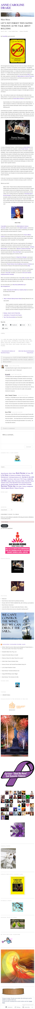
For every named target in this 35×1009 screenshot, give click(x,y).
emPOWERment (15, 341)
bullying (10, 339)
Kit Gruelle (19, 342)
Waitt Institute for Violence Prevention (26, 76)
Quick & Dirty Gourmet (26, 482)
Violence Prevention (24, 31)
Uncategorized (29, 486)
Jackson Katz (7, 342)
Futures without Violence (18, 98)
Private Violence (9, 344)
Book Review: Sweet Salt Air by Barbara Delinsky (13, 600)
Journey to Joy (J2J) (28, 477)
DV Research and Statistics (15, 475)
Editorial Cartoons (26, 475)
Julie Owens (13, 342)
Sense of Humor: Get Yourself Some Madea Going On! (14, 664)
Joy (2, 479)
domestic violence (7, 341)
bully (8, 339)
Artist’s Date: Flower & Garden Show (10, 661)
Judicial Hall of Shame (8, 479)
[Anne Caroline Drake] (17, 15)
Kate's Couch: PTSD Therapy (20, 479)
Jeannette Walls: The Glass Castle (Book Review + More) (14, 607)
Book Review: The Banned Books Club (10, 670)
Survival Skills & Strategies (25, 484)
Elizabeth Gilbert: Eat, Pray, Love (9, 651)
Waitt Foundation (23, 227)
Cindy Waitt (4, 36)
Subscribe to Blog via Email (10, 514)
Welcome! (4, 598)
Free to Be (8, 272)
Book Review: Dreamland (7, 605)
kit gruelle (7, 374)
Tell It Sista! (19, 486)
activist (4, 339)
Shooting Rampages (13, 484)
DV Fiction (28, 473)
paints (28, 277)
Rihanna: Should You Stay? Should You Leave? (12, 658)
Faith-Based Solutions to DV (15, 477)
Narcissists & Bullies (20, 481)
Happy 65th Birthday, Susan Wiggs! (10, 673)
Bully (8, 289)
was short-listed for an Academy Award (18, 289)
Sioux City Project (17, 252)
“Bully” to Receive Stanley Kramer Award (13, 298)
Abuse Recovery (4, 473)
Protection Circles (5, 482)
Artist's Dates (12, 473)
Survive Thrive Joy (8, 486)
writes (23, 277)
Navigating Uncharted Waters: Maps (13, 644)
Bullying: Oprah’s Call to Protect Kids (12, 313)
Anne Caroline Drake (12, 6)
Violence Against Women (7, 488)
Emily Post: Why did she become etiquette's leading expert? (15, 609)
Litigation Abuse (11, 481)
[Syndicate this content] (1, 644)
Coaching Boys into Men (23, 339)
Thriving (24, 486)
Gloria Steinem (27, 147)
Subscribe (4, 526)
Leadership (30, 479)
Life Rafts (4, 481)
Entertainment (4, 477)
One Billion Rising (29, 481)
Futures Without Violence (24, 341)
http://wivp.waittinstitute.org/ (19, 284)
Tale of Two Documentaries (10, 317)
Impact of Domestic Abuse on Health (10, 655)
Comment (28, 446)
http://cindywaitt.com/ (5, 286)
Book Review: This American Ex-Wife (10, 677)
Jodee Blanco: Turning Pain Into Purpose (13, 315)
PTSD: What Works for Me (15, 482)
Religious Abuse (4, 484)
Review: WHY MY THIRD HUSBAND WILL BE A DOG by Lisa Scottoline (18, 603)
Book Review (20, 473)
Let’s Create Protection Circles (9, 667)
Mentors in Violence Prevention (24, 248)
